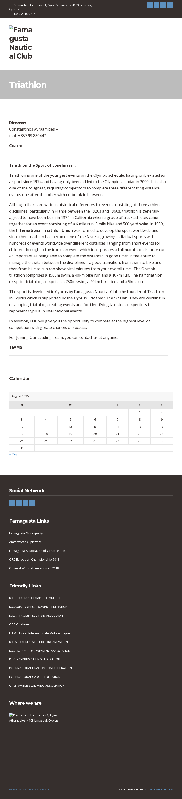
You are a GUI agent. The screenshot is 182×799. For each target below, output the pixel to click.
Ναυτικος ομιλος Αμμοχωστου (29, 789)
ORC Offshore (19, 624)
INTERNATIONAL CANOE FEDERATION (34, 677)
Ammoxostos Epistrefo (25, 542)
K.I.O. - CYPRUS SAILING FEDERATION (34, 659)
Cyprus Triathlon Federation (100, 298)
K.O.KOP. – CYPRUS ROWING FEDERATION (38, 607)
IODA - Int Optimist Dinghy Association (36, 615)
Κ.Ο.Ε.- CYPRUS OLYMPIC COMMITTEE (35, 598)
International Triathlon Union (44, 230)
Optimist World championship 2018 (34, 568)
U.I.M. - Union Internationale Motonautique (39, 633)
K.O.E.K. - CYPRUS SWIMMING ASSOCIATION (39, 650)
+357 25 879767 (24, 14)
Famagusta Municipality (26, 533)
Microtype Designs (158, 789)
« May (13, 454)
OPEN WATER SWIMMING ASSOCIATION (37, 685)
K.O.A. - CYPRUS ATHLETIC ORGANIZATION (38, 642)
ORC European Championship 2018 (34, 559)
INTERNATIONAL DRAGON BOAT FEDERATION (40, 668)
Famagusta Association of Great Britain (37, 550)
